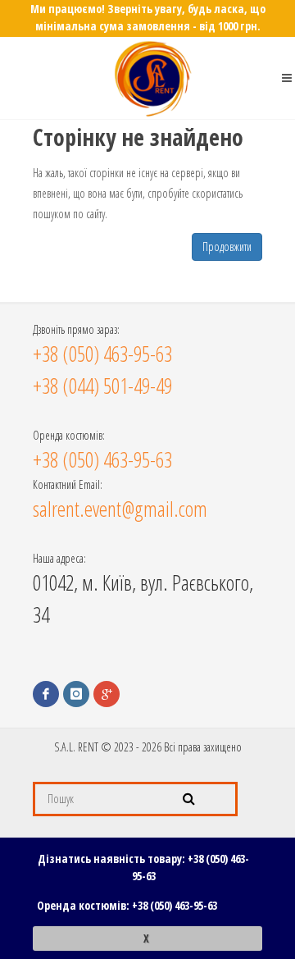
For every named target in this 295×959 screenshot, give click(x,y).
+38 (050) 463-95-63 (174, 905)
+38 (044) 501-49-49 (102, 385)
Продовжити (227, 246)
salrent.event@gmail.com (120, 508)
